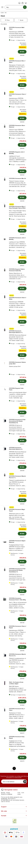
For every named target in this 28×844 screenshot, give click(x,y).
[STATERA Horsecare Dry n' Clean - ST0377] (4, 709)
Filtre (8, 20)
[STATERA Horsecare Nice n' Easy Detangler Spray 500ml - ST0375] (4, 205)
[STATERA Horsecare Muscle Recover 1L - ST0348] (4, 475)
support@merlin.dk (7, 800)
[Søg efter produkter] (25, 7)
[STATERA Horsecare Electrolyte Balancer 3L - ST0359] (4, 448)
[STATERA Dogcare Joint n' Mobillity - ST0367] (4, 153)
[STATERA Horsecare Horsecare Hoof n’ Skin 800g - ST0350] (4, 599)
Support (3, 807)
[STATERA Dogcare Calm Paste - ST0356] (4, 389)
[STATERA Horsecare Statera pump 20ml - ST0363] (4, 363)
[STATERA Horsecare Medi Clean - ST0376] (4, 28)
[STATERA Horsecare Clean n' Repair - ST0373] (4, 627)
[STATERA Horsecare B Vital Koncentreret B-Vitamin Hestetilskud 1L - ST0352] (4, 570)
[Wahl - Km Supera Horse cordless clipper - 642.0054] (4, 683)
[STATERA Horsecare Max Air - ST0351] (4, 179)
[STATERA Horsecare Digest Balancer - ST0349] (4, 542)
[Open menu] (2, 7)
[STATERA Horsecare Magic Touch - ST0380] (4, 508)
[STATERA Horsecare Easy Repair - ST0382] (4, 737)
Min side (4, 811)
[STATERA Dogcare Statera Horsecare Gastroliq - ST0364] (4, 270)
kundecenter (4, 798)
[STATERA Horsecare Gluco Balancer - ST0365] (4, 126)
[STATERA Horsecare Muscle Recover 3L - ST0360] (4, 655)
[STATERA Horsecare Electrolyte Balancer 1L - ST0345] (4, 330)
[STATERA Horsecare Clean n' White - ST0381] (4, 296)
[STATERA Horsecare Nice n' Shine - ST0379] (4, 60)
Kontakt (3, 815)
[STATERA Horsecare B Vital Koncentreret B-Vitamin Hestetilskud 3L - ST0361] (4, 420)
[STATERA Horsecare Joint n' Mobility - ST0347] (4, 239)
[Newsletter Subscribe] (25, 781)
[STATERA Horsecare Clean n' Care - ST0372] (4, 93)
